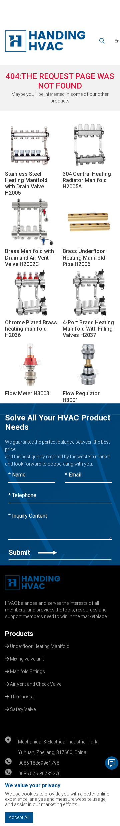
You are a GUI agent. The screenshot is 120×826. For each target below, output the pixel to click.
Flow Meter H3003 (27, 393)
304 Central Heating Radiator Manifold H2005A (87, 180)
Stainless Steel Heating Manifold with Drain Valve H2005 (26, 183)
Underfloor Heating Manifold (39, 646)
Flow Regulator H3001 (81, 396)
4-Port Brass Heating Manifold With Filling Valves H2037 (88, 328)
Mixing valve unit (26, 658)
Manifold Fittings (27, 671)
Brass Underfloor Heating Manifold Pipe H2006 (84, 257)
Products (19, 634)
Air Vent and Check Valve (35, 683)
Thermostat (22, 696)
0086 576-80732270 (39, 773)
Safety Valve (22, 709)
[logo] (45, 41)
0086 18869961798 (38, 763)
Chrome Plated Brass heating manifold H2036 (31, 328)
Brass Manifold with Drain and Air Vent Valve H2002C (29, 257)
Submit (20, 552)
